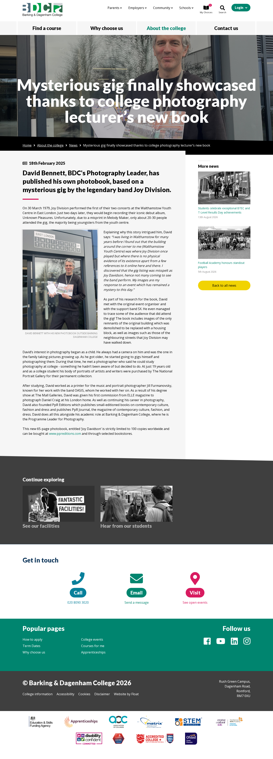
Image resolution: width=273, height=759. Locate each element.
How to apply (32, 639)
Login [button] (239, 7)
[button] (206, 10)
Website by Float (126, 694)
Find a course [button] (47, 28)
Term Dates (31, 646)
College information (38, 694)
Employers (136, 8)
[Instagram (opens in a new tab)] (246, 643)
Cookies (84, 694)
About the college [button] (166, 28)
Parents (114, 8)
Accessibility (65, 694)
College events (92, 639)
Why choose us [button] (106, 28)
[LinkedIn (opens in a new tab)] (234, 643)
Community (162, 8)
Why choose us (34, 652)
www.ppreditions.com (65, 433)
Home (27, 145)
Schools (185, 8)
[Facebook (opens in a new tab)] (207, 643)
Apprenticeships (93, 652)
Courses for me (92, 646)
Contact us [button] (226, 28)
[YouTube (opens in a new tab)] (220, 643)
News (73, 145)
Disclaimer (102, 694)
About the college (50, 145)
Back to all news (224, 285)
